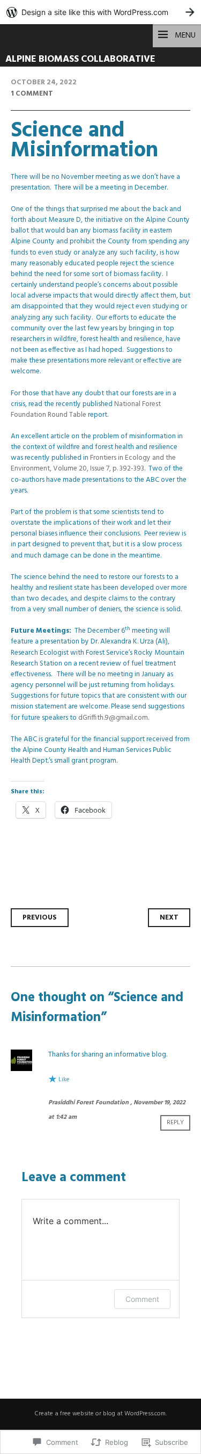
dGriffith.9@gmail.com (113, 718)
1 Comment (32, 93)
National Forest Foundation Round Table (86, 410)
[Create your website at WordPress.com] (100, 12)
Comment (142, 1299)
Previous (40, 917)
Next (169, 917)
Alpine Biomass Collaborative (80, 59)
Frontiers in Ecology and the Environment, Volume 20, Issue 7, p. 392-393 (93, 463)
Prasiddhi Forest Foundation (88, 1103)
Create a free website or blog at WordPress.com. (100, 1414)
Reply (175, 1122)
